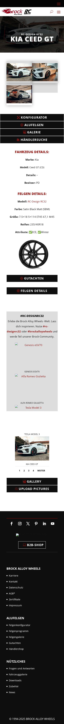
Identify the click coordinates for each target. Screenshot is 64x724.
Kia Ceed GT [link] (32, 464)
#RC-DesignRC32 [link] (32, 316)
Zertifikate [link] (14, 599)
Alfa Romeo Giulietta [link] (32, 402)
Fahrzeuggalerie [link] (18, 674)
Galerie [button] (34, 132)
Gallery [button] (34, 481)
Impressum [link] (15, 605)
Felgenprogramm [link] (19, 631)
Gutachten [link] (15, 643)
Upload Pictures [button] (34, 489)
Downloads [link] (15, 680)
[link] (17, 11)
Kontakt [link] (13, 581)
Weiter (41, 470)
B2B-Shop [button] (35, 545)
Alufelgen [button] (34, 125)
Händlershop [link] (16, 649)
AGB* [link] (12, 593)
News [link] (12, 692)
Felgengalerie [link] (16, 637)
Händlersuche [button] (34, 140)
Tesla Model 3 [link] (32, 434)
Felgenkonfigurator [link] (19, 625)
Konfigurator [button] (34, 117)
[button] (58, 3)
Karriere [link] (13, 575)
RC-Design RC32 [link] (37, 201)
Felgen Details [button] (34, 291)
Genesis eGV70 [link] (32, 371)
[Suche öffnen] (51, 11)
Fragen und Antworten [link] (22, 668)
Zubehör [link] (14, 686)
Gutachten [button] (34, 278)
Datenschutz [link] (16, 587)
